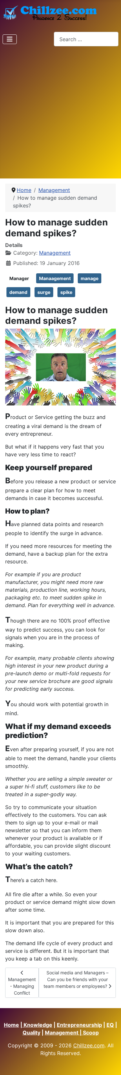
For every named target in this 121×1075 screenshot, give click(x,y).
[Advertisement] (60, 115)
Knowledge (37, 1025)
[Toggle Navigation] (10, 39)
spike (66, 292)
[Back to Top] (110, 1063)
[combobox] (86, 39)
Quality (31, 1032)
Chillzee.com (89, 1045)
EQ (110, 1025)
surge (43, 292)
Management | (64, 1032)
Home (11, 1025)
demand (18, 292)
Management (55, 253)
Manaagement (55, 278)
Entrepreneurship (79, 1025)
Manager (19, 278)
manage (89, 278)
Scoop (91, 1032)
